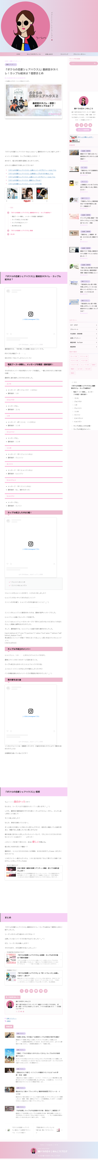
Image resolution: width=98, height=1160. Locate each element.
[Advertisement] (34, 134)
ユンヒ (76, 398)
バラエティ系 (74, 365)
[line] (36, 991)
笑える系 (87, 369)
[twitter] (22, 991)
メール (56, 1145)
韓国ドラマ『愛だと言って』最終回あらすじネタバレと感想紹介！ (89, 156)
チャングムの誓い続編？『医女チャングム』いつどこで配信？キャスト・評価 (89, 220)
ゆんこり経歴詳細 (83, 130)
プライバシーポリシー (79, 54)
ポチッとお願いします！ (86, 137)
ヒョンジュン (78, 418)
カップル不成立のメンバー (20, 223)
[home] (24, 1012)
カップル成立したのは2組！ (20, 220)
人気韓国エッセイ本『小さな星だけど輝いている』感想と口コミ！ (89, 187)
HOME (18, 54)
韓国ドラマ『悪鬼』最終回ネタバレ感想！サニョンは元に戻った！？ (89, 253)
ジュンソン (78, 408)
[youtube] (21, 1012)
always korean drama (43, 1148)
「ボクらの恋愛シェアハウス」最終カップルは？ (25, 180)
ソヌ (75, 405)
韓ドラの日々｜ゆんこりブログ (52, 1151)
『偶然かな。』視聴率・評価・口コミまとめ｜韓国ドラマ (89, 237)
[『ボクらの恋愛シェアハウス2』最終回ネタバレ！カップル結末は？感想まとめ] (31, 991)
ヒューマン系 (85, 365)
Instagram (49, 1145)
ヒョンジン (78, 422)
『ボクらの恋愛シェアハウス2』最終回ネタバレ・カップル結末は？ (30, 213)
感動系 (72, 369)
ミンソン (77, 415)
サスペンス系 (74, 360)
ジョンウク (78, 402)
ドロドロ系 (84, 360)
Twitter (42, 1145)
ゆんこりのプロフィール (34, 54)
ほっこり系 (74, 356)
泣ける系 (79, 369)
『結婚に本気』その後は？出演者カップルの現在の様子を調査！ (38, 1037)
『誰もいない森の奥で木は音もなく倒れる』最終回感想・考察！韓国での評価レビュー (89, 270)
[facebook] (26, 991)
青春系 (72, 373)
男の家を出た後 (16, 226)
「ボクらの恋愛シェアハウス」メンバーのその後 (25, 184)
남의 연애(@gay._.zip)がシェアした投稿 (31, 344)
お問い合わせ (49, 54)
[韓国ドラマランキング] (74, 141)
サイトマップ (64, 54)
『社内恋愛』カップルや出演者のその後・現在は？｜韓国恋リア (38, 1110)
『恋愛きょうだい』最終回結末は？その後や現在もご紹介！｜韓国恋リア (89, 203)
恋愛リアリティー (12, 1018)
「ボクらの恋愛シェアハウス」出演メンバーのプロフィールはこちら (31, 177)
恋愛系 (9, 1021)
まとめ (12, 234)
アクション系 (83, 356)
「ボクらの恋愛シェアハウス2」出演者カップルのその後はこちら (30, 174)
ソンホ (76, 412)
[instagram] (19, 1012)
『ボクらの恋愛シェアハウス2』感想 (21, 231)
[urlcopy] (46, 991)
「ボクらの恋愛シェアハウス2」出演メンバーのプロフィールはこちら (32, 170)
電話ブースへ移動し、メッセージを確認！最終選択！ (28, 216)
